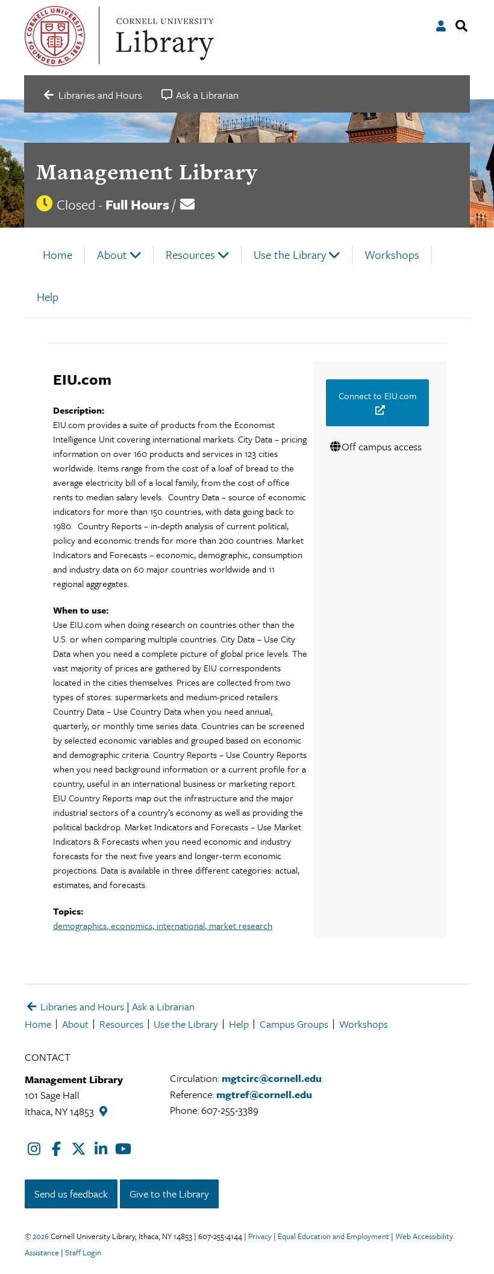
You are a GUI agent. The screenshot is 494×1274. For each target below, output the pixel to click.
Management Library (146, 172)
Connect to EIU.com (377, 395)
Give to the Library (169, 1193)
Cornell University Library (163, 36)
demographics (80, 925)
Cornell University (55, 36)
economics (131, 925)
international (181, 925)
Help (47, 296)
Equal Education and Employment (333, 1236)
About (112, 254)
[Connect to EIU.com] (377, 410)
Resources (190, 254)
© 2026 (37, 1236)
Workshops (391, 254)
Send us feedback (71, 1193)
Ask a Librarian (163, 1006)
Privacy (260, 1236)
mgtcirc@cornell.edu (272, 1078)
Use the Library (290, 254)
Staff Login (83, 1252)
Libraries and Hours (81, 1006)
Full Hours (137, 204)
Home (57, 254)
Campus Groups (294, 1023)
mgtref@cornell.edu (264, 1094)
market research (240, 925)
